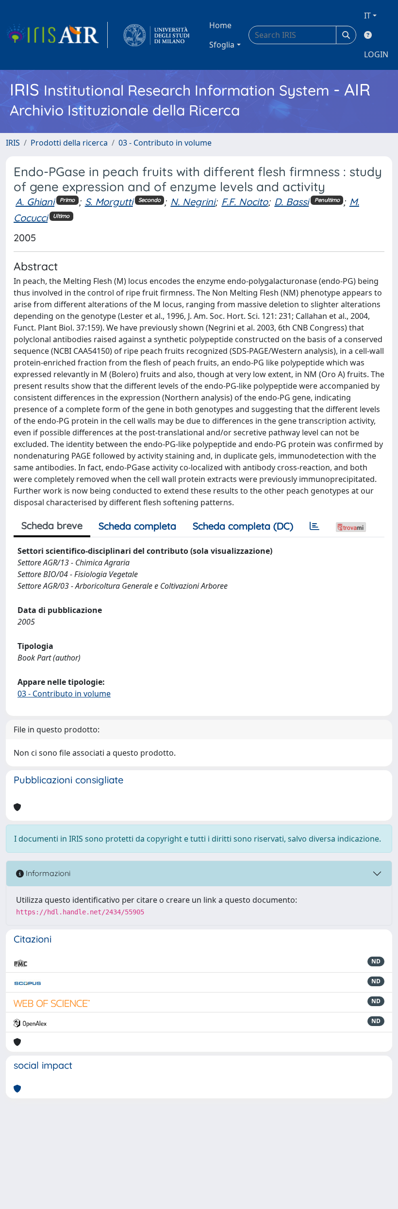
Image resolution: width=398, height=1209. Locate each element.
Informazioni (47, 873)
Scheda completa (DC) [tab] (243, 526)
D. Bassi (291, 202)
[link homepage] (57, 35)
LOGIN (376, 54)
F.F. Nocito (244, 202)
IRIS (13, 142)
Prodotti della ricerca (69, 142)
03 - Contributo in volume (165, 142)
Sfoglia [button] (221, 44)
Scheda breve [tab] (52, 525)
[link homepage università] (157, 35)
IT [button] (367, 15)
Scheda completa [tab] (137, 526)
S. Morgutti (109, 202)
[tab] (314, 526)
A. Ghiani (35, 202)
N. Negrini (192, 202)
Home (220, 25)
